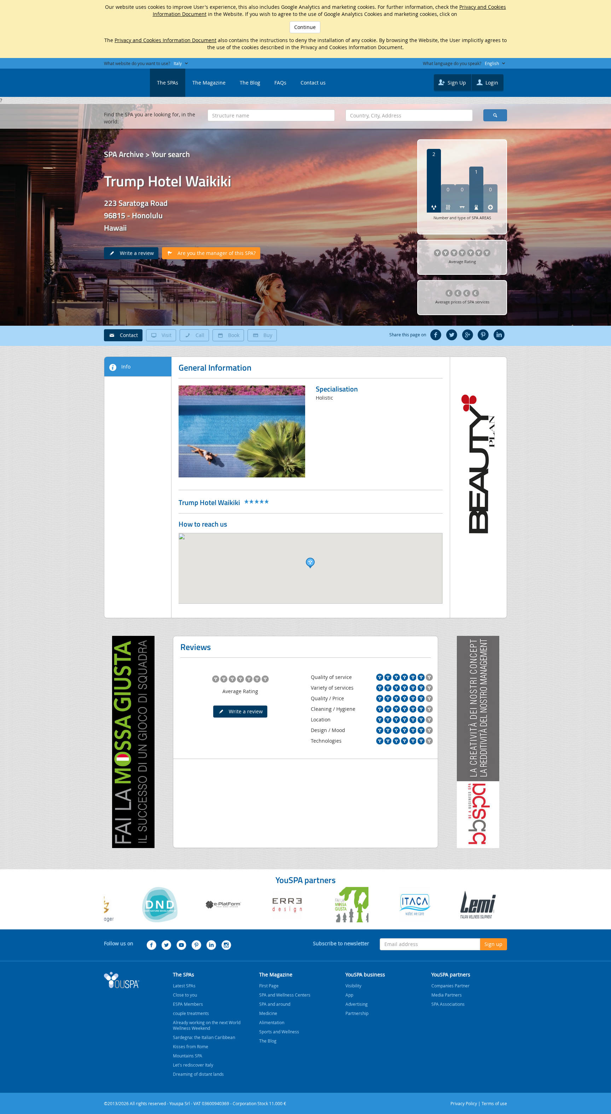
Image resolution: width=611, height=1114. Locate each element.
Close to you (185, 995)
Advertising (356, 1004)
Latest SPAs (184, 985)
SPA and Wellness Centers (284, 995)
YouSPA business (365, 974)
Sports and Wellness (279, 1031)
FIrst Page (269, 985)
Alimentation (271, 1022)
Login (491, 82)
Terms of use (494, 1103)
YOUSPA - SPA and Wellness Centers (121, 80)
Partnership (356, 1013)
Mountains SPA (187, 1055)
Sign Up (456, 82)
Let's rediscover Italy (193, 1065)
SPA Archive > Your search (147, 154)
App (349, 995)
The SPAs (167, 82)
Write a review (135, 253)
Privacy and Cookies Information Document (165, 40)
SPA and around (274, 1004)
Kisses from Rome (190, 1046)
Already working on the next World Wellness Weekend (206, 1025)
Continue (305, 27)
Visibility (353, 985)
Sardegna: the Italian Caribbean (204, 1037)
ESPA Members (188, 1004)
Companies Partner (450, 985)
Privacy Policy (463, 1103)
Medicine (268, 1013)
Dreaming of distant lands (198, 1074)
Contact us (313, 82)
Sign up (493, 944)
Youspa (121, 980)
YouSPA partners (450, 974)
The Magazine (209, 82)
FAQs (280, 82)
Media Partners (446, 995)
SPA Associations (448, 1004)
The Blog (250, 82)
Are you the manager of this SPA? (214, 253)
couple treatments (191, 1013)
